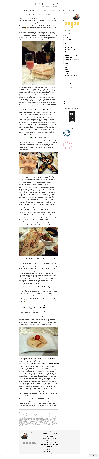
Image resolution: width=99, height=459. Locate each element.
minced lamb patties (38, 418)
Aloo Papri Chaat (34, 412)
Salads (66, 91)
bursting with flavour (27, 413)
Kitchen (66, 71)
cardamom (36, 413)
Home (66, 65)
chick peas (22, 414)
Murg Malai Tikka (27, 419)
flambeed (22, 415)
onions (31, 419)
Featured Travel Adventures (72, 59)
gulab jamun (38, 416)
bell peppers (49, 412)
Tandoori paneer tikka (38, 423)
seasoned (20, 421)
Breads (66, 37)
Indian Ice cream (21, 417)
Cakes (66, 41)
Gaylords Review (52, 415)
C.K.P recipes (67, 39)
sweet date (50, 422)
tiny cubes (30, 424)
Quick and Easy (68, 83)
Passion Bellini (41, 419)
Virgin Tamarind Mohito (48, 424)
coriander (33, 414)
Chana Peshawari (45, 413)
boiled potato (22, 413)
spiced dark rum (48, 421)
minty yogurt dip (51, 418)
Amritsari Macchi (39, 412)
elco (51, 414)
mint (47, 418)
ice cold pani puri (47, 416)
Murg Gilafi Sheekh (21, 419)
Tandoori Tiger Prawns (45, 423)
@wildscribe (34, 363)
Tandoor (33, 423)
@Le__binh (43, 358)
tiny (28, 424)
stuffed (47, 422)
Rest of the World (69, 87)
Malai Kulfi (24, 418)
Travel (66, 102)
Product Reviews (69, 81)
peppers (44, 419)
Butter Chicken (33, 413)
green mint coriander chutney (32, 416)
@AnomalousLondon (24, 363)
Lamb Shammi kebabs (46, 417)
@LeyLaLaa (52, 358)
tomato (34, 424)
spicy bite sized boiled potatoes (25, 422)
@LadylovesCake (49, 363)
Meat (65, 77)
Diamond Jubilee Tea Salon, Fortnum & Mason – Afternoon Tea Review (49, 435)
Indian (66, 69)
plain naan (50, 419)
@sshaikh (56, 363)
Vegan (66, 104)
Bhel (51, 412)
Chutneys (67, 43)
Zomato (22, 425)
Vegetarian (67, 106)
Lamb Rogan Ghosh (39, 417)
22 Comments (32, 16)
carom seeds (40, 413)
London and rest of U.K (70, 75)
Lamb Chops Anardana (33, 417)
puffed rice (30, 420)
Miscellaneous (68, 79)
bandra (46, 412)
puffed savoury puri (35, 420)
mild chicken (28, 418)
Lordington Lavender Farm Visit (49, 442)
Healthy (66, 63)
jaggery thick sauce (26, 417)
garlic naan (48, 415)
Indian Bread (53, 416)
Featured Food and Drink (71, 55)
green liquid (25, 416)
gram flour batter (21, 416)
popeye (21, 420)
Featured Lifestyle (69, 57)
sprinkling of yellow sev (36, 422)
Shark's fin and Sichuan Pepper (30, 421)
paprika (37, 419)
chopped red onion (26, 414)
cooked (30, 414)
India (50, 416)
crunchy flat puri (41, 414)
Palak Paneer (34, 419)
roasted (43, 420)
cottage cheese (37, 414)
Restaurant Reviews (28, 411)
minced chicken (32, 418)
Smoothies (67, 98)
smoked (39, 421)
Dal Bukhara (46, 414)
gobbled (56, 415)
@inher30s (41, 363)
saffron (46, 420)
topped (44, 424)
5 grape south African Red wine (27, 412)
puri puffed (40, 420)
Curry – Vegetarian (69, 49)
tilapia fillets (26, 424)
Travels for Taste (49, 4)
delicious (50, 414)
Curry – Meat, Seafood (70, 47)
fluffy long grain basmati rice (28, 415)
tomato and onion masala (38, 424)
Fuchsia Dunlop (43, 415)
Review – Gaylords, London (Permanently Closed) (37, 15)
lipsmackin (50, 417)
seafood (66, 93)
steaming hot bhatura (43, 422)
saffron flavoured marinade (51, 420)
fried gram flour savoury (37, 415)
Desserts (66, 51)
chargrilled (49, 413)
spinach (31, 422)
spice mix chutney (43, 421)
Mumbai (55, 418)
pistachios (47, 419)
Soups (66, 100)
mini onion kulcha (44, 418)
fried (33, 415)
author (44, 412)
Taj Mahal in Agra (23, 423)
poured (24, 420)
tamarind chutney (29, 423)
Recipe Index (68, 85)
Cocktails (66, 45)
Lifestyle (23, 411)
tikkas (23, 424)
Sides (65, 95)
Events (66, 53)
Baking (66, 35)
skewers (37, 421)
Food (65, 61)
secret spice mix (23, 421)
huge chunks (42, 416)
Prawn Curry (27, 420)
